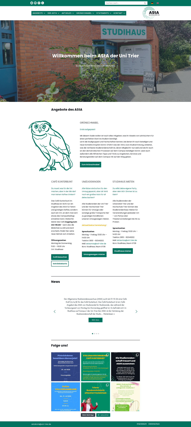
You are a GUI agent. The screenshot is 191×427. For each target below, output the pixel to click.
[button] (54, 311)
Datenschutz (154, 423)
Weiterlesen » (109, 313)
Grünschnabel (84, 13)
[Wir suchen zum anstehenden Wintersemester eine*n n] (95, 366)
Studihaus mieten (122, 251)
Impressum (142, 423)
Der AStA (52, 13)
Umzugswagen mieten (94, 254)
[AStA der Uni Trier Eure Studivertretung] (151, 13)
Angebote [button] (37, 13)
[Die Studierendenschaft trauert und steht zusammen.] (125, 366)
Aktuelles (66, 13)
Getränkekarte (60, 263)
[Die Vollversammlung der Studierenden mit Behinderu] (65, 396)
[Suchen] (144, 3)
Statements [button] (102, 13)
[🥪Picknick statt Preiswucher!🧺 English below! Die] (65, 366)
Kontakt (118, 13)
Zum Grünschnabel (90, 164)
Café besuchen (60, 257)
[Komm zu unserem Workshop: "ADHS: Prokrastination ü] (125, 396)
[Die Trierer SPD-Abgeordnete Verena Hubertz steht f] (95, 396)
